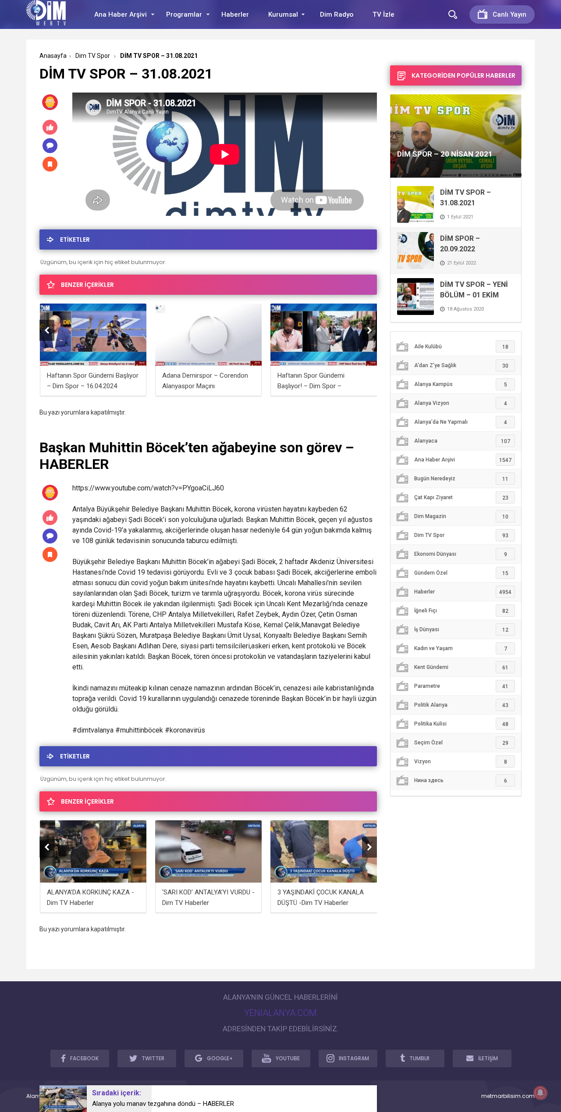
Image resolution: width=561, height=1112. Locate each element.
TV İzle (383, 14)
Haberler (235, 14)
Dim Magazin (461, 516)
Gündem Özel (461, 573)
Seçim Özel (461, 743)
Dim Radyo (336, 14)
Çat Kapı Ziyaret (461, 497)
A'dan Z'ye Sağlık (461, 365)
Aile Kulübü (461, 346)
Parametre (461, 686)
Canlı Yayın (509, 14)
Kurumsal (283, 14)
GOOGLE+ (220, 1058)
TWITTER (153, 1058)
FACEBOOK (84, 1058)
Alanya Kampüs (460, 384)
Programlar (184, 14)
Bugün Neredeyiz (461, 479)
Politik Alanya (461, 705)
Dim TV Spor (461, 535)
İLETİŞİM (488, 1058)
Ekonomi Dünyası (460, 554)
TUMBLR (419, 1058)
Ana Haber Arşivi (120, 14)
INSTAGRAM (354, 1058)
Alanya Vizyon (460, 403)
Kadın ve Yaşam (460, 648)
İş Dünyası (461, 629)
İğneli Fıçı (461, 611)
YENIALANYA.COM (280, 1013)
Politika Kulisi (461, 724)
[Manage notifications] (540, 1093)
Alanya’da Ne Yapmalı (460, 422)
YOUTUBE (288, 1058)
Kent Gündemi (461, 667)
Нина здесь (460, 780)
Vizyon (460, 761)
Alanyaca (462, 441)
